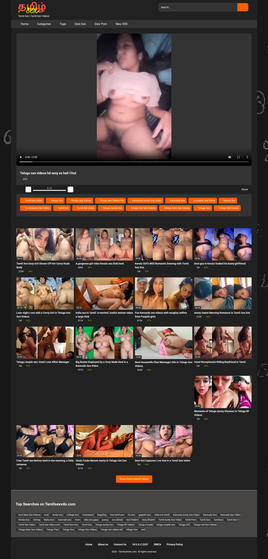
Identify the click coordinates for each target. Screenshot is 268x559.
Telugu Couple (145, 524)
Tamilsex (218, 519)
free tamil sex (117, 514)
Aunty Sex (57, 514)
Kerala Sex (229, 200)
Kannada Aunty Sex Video (147, 200)
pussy (105, 519)
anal (46, 514)
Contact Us (120, 544)
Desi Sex (80, 24)
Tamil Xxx (87, 524)
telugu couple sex (166, 524)
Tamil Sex (63, 208)
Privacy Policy (175, 544)
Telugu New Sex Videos (176, 208)
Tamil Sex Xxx (70, 524)
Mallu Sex (49, 519)
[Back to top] (256, 548)
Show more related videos (134, 479)
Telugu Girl (183, 524)
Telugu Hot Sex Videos (143, 208)
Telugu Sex (56, 200)
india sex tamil (161, 514)
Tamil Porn (190, 519)
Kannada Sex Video (204, 200)
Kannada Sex (177, 200)
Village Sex (131, 529)
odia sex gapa (91, 519)
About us (103, 544)
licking (36, 519)
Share (244, 189)
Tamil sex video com (49, 524)
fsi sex (131, 514)
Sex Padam (132, 519)
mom (77, 519)
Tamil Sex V (233, 519)
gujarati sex (144, 514)
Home (24, 24)
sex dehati (117, 519)
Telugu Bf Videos (125, 524)
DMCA (157, 544)
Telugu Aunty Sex (112, 208)
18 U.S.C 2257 (140, 544)
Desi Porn (101, 24)
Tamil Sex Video (33, 200)
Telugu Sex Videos (81, 200)
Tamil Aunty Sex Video (37, 208)
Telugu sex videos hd (111, 529)
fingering (101, 514)
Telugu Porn (52, 529)
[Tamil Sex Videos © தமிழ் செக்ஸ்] (31, 7)
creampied (87, 514)
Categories (44, 24)
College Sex (73, 514)
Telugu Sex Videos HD (111, 200)
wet (143, 529)
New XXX (122, 24)
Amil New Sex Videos (29, 514)
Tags (63, 24)
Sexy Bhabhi (148, 519)
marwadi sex (64, 519)
